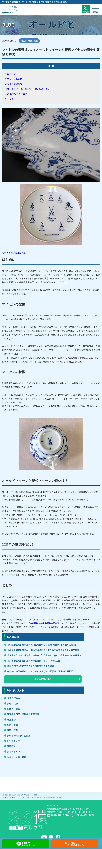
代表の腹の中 (13, 698)
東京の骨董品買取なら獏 (14, 253)
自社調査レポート (15, 740)
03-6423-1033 (85, 815)
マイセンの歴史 (14, 79)
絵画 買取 (12, 730)
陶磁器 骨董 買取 (16, 756)
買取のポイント (14, 751)
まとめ (10, 98)
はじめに (11, 74)
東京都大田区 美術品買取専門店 (23, 714)
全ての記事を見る (42, 679)
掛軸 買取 (12, 703)
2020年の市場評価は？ (18, 93)
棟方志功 (11, 719)
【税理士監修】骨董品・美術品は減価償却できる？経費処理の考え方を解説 (43, 650)
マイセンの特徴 (14, 83)
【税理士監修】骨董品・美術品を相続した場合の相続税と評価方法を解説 (42, 644)
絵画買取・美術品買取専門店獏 (45, 623)
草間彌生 (11, 746)
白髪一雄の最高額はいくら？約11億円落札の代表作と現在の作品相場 (40, 671)
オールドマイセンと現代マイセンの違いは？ (28, 88)
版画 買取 (12, 724)
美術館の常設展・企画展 (19, 735)
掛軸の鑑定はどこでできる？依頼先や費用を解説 (30, 666)
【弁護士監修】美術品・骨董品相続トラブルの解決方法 (33, 660)
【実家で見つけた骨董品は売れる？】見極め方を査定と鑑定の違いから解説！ (44, 655)
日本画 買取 (13, 708)
